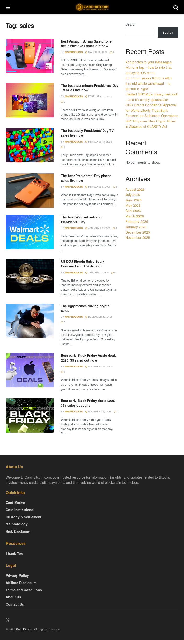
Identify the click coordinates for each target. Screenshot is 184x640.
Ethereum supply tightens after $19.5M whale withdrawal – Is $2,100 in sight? (149, 83)
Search (131, 24)
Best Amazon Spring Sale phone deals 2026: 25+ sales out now (86, 43)
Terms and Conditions (24, 589)
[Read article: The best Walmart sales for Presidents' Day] (30, 232)
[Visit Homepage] (92, 7)
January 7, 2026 (98, 272)
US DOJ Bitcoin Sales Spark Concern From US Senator (82, 263)
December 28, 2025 (100, 316)
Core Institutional (20, 509)
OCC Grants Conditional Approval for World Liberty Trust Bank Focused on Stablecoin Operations (152, 110)
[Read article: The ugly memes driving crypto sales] (30, 321)
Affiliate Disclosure (21, 582)
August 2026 (135, 189)
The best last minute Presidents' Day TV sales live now (89, 88)
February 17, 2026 (99, 96)
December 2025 (138, 232)
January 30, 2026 (98, 228)
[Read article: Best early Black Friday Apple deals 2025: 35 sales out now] (30, 370)
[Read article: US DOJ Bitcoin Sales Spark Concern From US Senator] (30, 276)
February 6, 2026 (99, 186)
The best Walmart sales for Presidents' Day (82, 219)
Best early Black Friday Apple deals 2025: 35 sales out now (88, 357)
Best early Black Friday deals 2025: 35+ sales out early (88, 403)
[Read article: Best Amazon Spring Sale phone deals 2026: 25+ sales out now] (30, 56)
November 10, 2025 (100, 366)
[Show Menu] (8, 7)
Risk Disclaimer (18, 531)
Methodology (17, 524)
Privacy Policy (17, 575)
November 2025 (138, 237)
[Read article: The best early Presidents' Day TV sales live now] (30, 145)
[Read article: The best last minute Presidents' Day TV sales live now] (30, 100)
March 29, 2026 (97, 52)
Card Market (15, 502)
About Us (13, 597)
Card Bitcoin (23, 629)
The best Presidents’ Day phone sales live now (86, 178)
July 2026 (133, 194)
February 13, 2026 (99, 141)
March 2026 (135, 216)
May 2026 (133, 205)
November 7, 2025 (99, 411)
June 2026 (134, 200)
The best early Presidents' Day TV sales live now (87, 133)
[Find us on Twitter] (8, 620)
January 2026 (136, 226)
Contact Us (15, 604)
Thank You (14, 553)
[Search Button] (175, 7)
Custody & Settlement (23, 516)
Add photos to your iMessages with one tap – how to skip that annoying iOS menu (149, 67)
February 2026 (137, 221)
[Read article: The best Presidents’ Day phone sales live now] (30, 190)
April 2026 (133, 210)
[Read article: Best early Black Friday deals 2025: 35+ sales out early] (30, 415)
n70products (74, 52)
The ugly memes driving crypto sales (85, 308)
